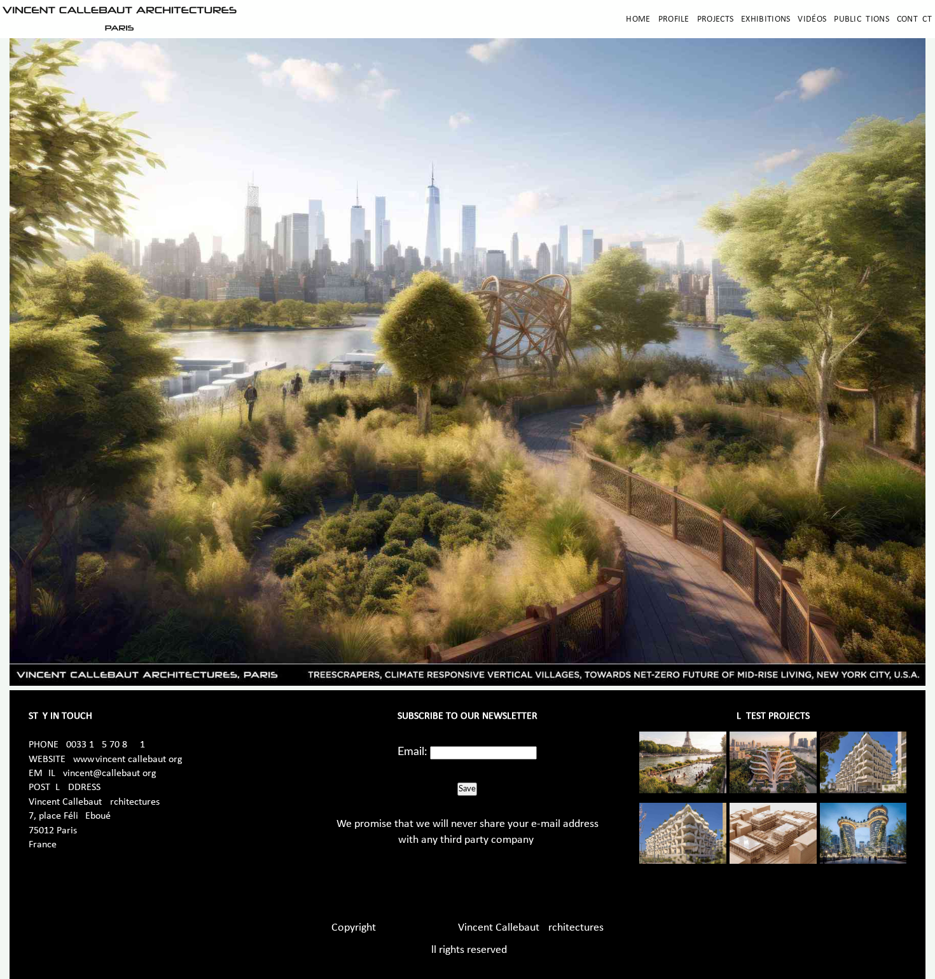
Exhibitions (765, 19)
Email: (412, 752)
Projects (715, 19)
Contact (914, 19)
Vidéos (812, 19)
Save (467, 788)
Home (638, 19)
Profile (673, 19)
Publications (861, 19)
